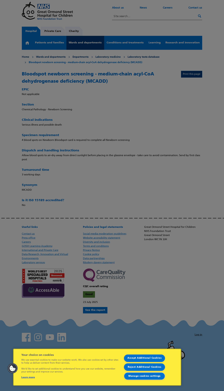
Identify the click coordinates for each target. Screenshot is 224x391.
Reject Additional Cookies (144, 367)
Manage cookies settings (144, 376)
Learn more (28, 377)
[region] (97, 367)
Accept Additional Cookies (144, 358)
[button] (12, 368)
